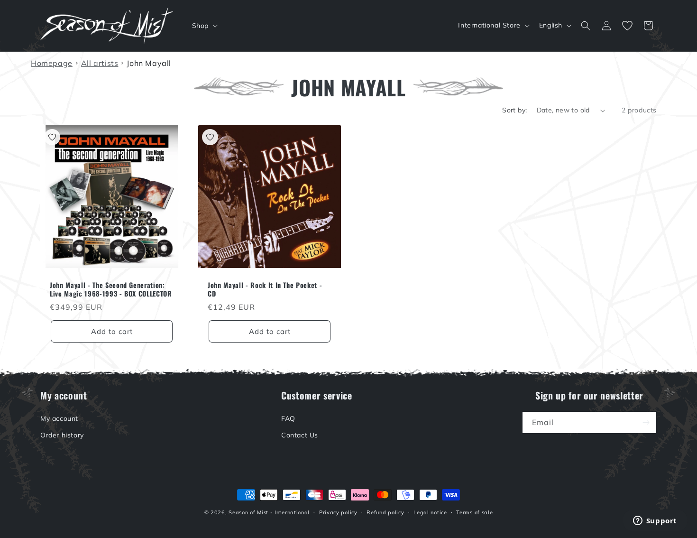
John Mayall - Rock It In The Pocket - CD (265, 289)
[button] (203, 26)
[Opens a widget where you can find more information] (655, 521)
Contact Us (299, 435)
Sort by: (514, 110)
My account (59, 418)
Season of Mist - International (269, 512)
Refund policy (385, 512)
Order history (62, 435)
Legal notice (430, 512)
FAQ (288, 418)
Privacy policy (338, 512)
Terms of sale (474, 512)
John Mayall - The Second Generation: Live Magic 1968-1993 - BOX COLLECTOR (111, 289)
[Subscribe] (645, 422)
